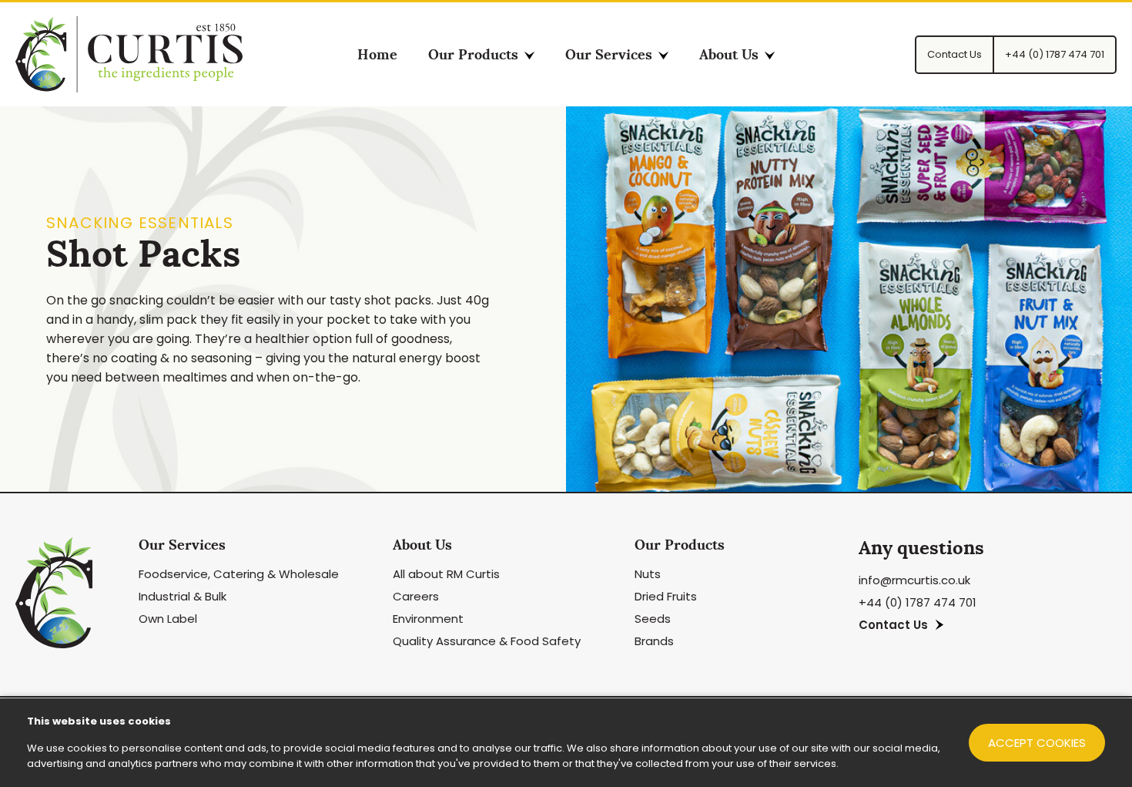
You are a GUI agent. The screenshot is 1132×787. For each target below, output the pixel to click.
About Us (729, 54)
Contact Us (893, 625)
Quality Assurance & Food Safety (487, 641)
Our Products (473, 54)
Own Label (168, 618)
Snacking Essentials (139, 223)
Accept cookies (1037, 743)
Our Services (608, 54)
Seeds (653, 618)
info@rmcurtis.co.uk (914, 580)
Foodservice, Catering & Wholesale (239, 574)
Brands (654, 641)
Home (377, 54)
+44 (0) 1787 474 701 (917, 602)
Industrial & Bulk (182, 596)
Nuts (648, 574)
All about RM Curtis (446, 574)
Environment (428, 618)
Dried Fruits (666, 596)
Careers (416, 596)
